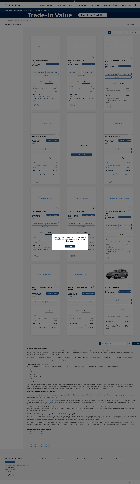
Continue (70, 246)
